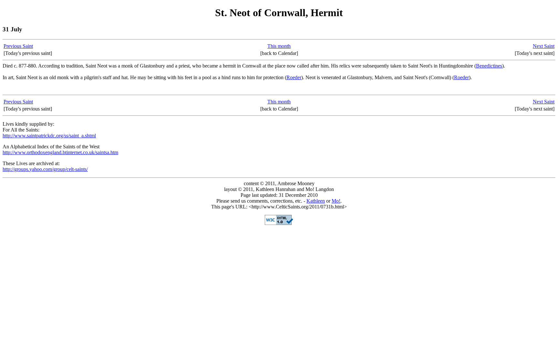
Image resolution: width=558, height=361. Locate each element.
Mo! (336, 201)
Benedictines (489, 66)
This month (279, 46)
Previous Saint (18, 46)
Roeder (293, 77)
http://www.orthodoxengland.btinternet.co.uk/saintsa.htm (60, 152)
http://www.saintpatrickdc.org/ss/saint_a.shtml (49, 135)
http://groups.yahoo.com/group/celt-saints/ (45, 169)
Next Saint (543, 46)
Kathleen (315, 201)
